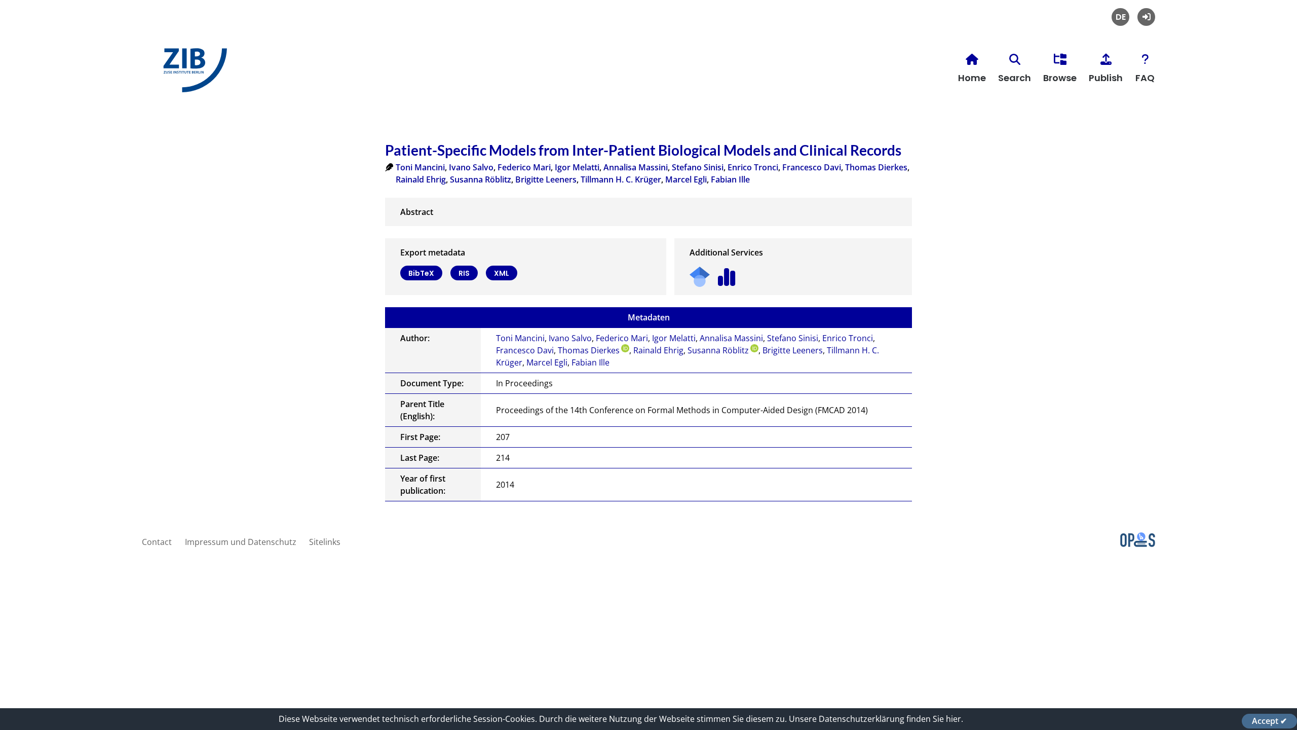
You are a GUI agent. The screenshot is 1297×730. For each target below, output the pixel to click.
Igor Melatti (577, 167)
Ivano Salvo (471, 167)
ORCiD (625, 348)
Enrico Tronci (753, 167)
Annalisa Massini (635, 167)
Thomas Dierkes (876, 167)
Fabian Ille (730, 179)
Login (1146, 17)
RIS (464, 273)
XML (501, 273)
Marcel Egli (686, 179)
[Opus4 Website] (1137, 544)
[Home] (192, 74)
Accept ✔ (1269, 720)
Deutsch (1120, 17)
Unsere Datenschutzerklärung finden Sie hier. (876, 718)
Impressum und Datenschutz (240, 542)
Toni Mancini (420, 167)
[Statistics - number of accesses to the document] (727, 273)
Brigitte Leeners (546, 179)
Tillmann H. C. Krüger (621, 179)
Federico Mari (524, 167)
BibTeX (421, 273)
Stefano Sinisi (697, 167)
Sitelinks (324, 542)
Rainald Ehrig (421, 179)
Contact (157, 542)
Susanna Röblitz (480, 179)
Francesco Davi (811, 167)
